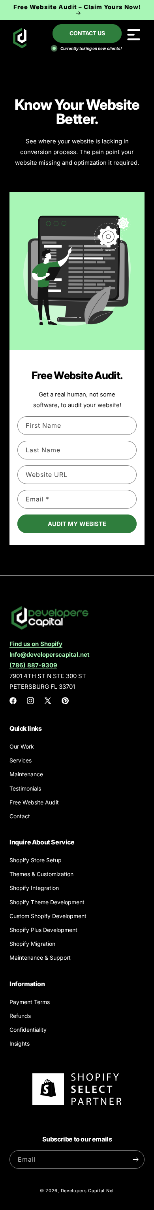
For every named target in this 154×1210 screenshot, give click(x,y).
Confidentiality (28, 1029)
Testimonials (25, 788)
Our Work (21, 746)
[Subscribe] (135, 1159)
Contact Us (87, 33)
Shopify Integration (34, 887)
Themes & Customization (41, 874)
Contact (19, 816)
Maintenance (26, 774)
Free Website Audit (34, 802)
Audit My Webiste (77, 524)
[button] (133, 34)
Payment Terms (29, 1001)
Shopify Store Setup (35, 860)
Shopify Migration (32, 943)
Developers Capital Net (87, 1190)
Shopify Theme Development (47, 902)
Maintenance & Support (40, 957)
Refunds (20, 1015)
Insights (19, 1043)
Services (20, 760)
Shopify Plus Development (43, 929)
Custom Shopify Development (47, 916)
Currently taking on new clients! (91, 48)
